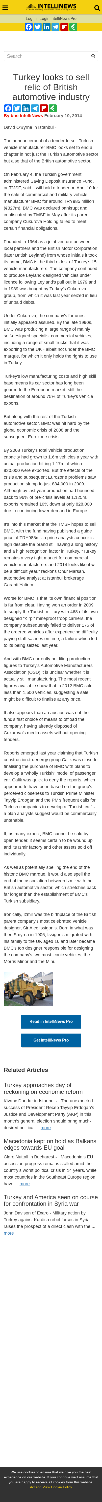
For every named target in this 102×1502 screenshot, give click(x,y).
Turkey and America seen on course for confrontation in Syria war (51, 1200)
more (46, 1127)
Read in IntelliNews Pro (51, 1021)
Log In (31, 18)
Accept (35, 1487)
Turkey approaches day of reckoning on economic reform (43, 1088)
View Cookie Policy (57, 1487)
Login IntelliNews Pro (58, 18)
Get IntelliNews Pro (51, 1040)
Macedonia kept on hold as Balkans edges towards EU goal (50, 1144)
